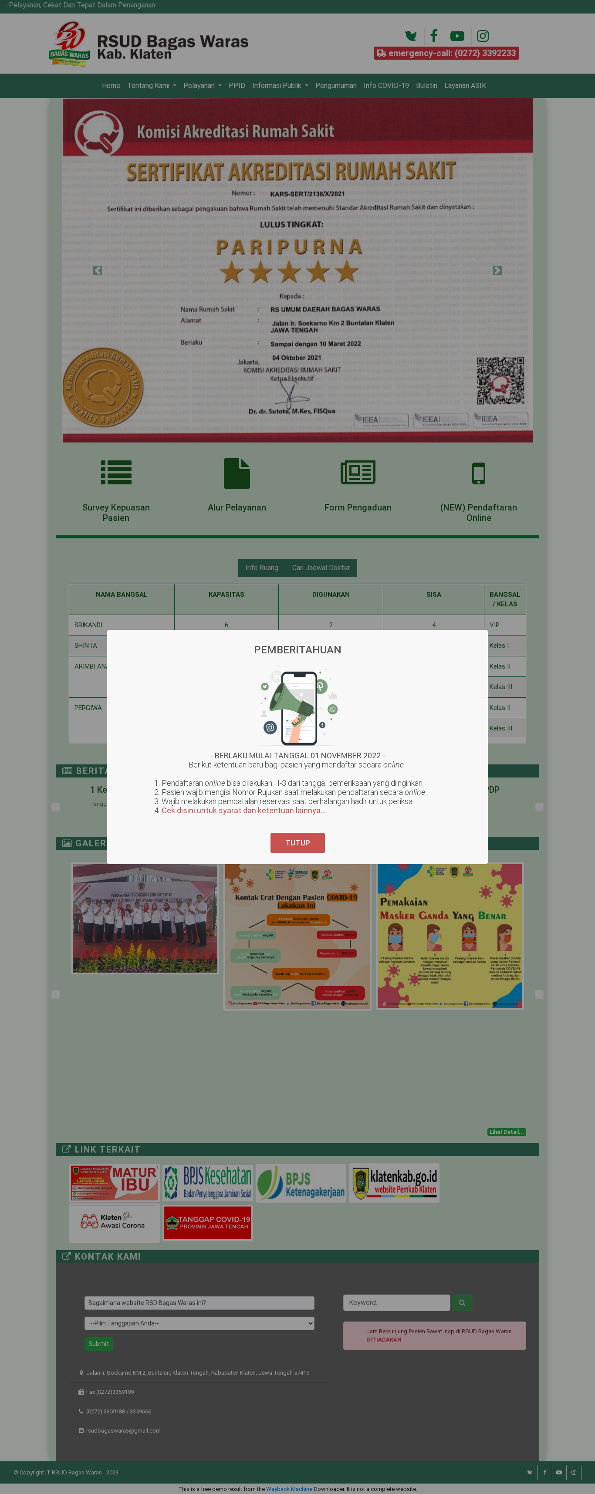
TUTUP (297, 842)
